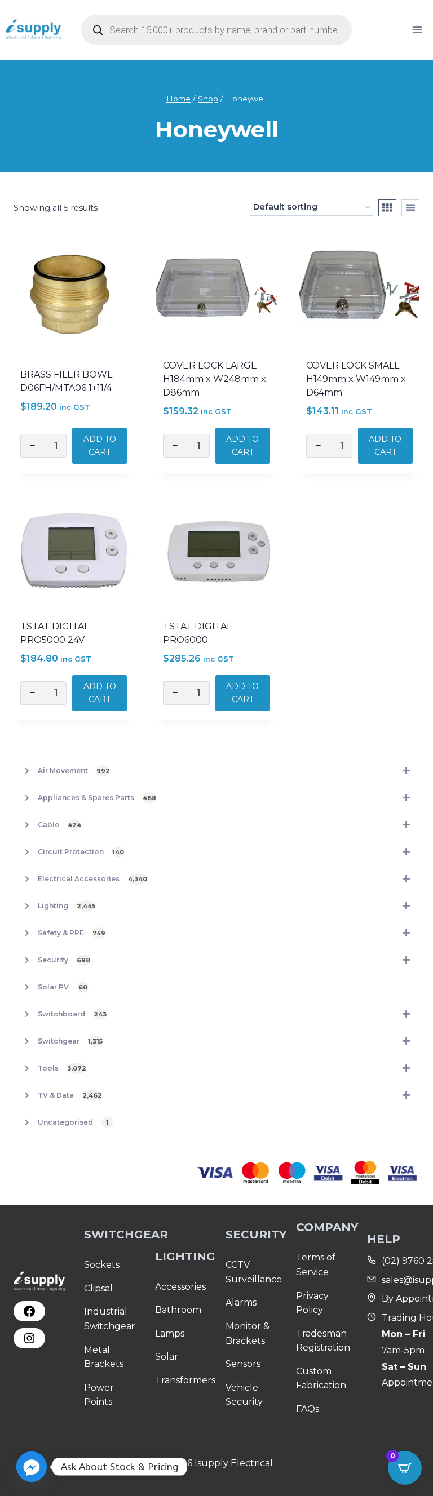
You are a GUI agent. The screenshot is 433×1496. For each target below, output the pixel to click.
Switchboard (72, 1014)
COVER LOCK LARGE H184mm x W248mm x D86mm (214, 379)
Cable (59, 824)
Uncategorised (73, 1122)
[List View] (410, 207)
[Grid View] (387, 207)
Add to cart (99, 445)
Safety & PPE (71, 933)
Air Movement (74, 770)
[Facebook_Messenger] (31, 1466)
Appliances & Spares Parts (97, 797)
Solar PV (62, 987)
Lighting (66, 906)
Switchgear (70, 1041)
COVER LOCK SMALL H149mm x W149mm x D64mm (356, 379)
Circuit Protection (81, 851)
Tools (62, 1068)
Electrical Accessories (92, 878)
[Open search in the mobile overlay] (216, 30)
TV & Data (70, 1095)
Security (64, 960)
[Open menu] (417, 29)
